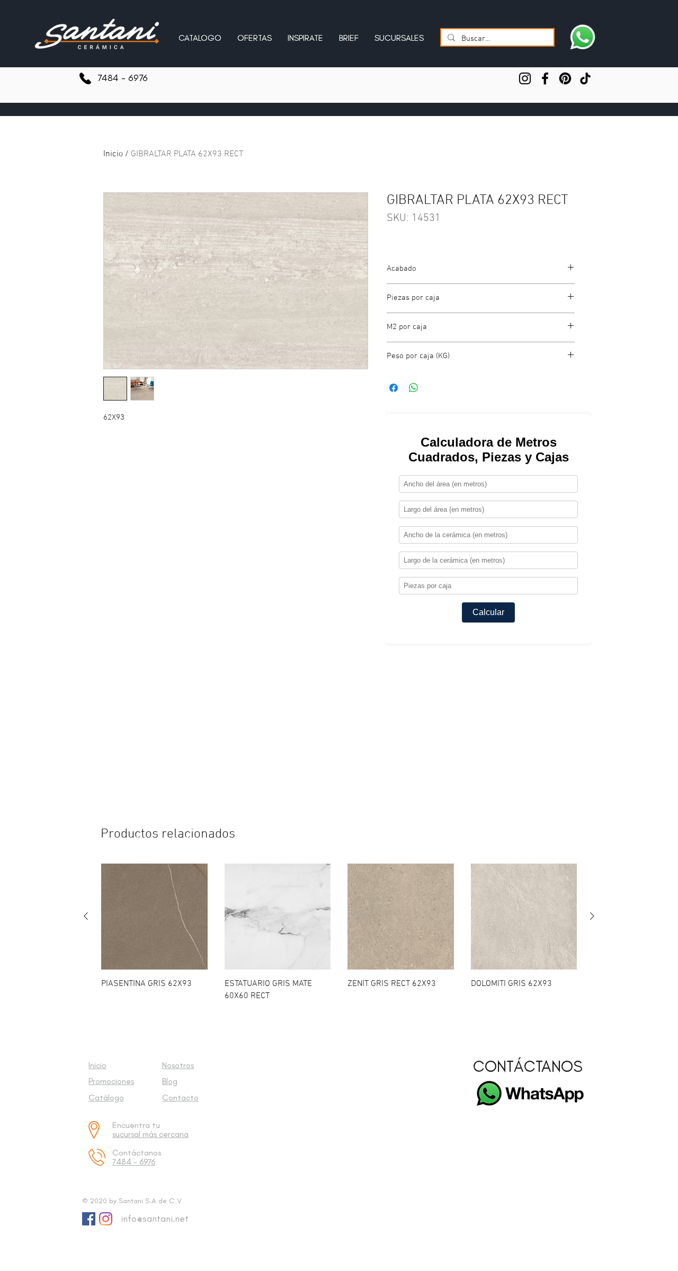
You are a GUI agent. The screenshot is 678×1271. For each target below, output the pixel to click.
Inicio (113, 154)
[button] (305, 33)
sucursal (127, 1134)
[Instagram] (525, 78)
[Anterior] (85, 916)
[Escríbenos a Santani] (583, 37)
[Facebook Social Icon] (88, 1218)
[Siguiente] (592, 916)
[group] (339, 932)
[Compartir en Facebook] (393, 387)
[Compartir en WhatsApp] (413, 387)
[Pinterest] (565, 78)
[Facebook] (545, 78)
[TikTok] (585, 78)
